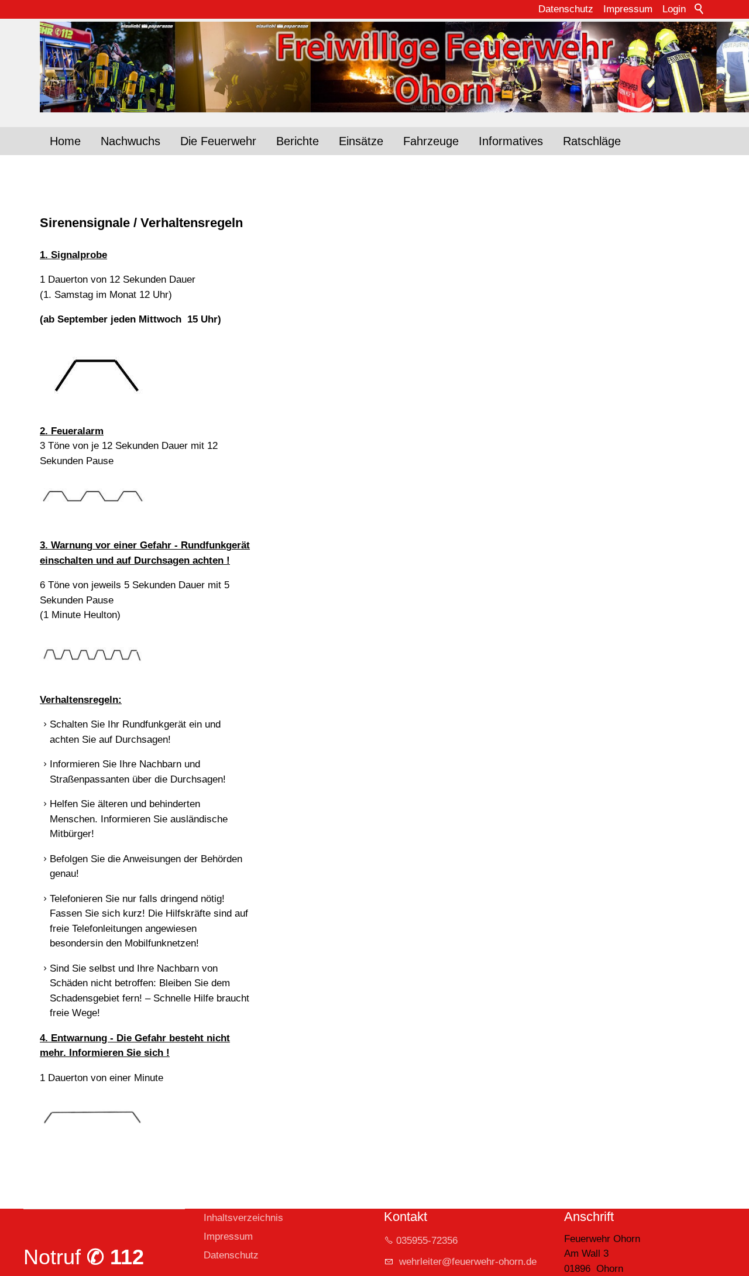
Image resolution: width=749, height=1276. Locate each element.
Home (65, 141)
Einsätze (361, 141)
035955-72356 (427, 1240)
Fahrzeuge (431, 141)
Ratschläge (592, 141)
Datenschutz (565, 9)
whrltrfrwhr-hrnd (463, 1261)
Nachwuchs (130, 141)
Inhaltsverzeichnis (243, 1217)
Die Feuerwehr (218, 141)
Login (674, 9)
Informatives (511, 141)
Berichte (297, 141)
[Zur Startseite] (374, 67)
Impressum (627, 9)
